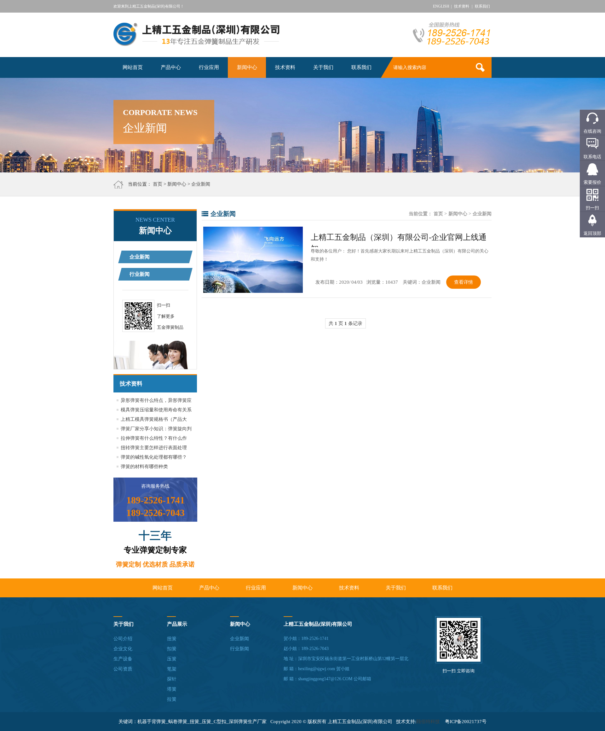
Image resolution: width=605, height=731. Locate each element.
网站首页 (133, 67)
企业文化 (122, 648)
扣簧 (171, 648)
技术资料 (461, 6)
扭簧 (171, 638)
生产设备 (122, 658)
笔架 (171, 668)
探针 (171, 679)
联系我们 (482, 6)
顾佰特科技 (428, 721)
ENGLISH (441, 6)
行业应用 (209, 67)
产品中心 (171, 67)
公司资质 (122, 668)
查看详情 (463, 282)
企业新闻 (200, 184)
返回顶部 (592, 233)
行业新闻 (140, 274)
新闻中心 (247, 67)
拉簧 (171, 699)
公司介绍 (122, 638)
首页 (157, 184)
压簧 (171, 658)
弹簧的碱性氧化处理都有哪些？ (154, 457)
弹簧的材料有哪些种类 (144, 466)
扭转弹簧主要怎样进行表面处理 (154, 447)
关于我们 (323, 67)
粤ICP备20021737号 (466, 721)
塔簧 (171, 689)
